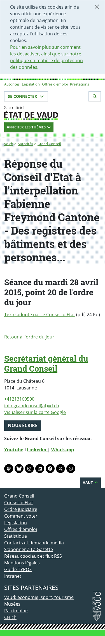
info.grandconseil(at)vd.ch (31, 406)
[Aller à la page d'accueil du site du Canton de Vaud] (52, 113)
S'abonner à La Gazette (28, 549)
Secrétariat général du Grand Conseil (46, 363)
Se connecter (23, 96)
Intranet (12, 576)
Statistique (15, 536)
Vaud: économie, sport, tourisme (39, 597)
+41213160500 (19, 399)
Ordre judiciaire (20, 509)
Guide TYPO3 (18, 569)
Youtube (13, 450)
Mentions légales (22, 563)
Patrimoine (16, 611)
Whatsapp (62, 450)
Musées (12, 604)
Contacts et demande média (34, 543)
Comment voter (21, 516)
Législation (31, 84)
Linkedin (37, 450)
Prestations (79, 84)
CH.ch (10, 617)
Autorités (12, 84)
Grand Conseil (49, 143)
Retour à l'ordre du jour (29, 337)
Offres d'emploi (55, 84)
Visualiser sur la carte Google (35, 412)
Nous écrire (23, 425)
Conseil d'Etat (18, 502)
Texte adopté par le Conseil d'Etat (39, 314)
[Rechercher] (94, 96)
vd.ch (8, 143)
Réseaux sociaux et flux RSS (33, 556)
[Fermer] (97, 6)
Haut (88, 482)
